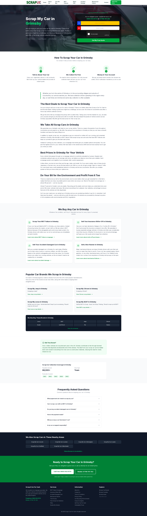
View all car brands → (73, 328)
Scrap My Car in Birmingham (86, 442)
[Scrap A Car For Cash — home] (34, 2)
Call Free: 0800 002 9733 (62, 471)
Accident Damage (83, 2)
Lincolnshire (33, 7)
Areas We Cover (102, 496)
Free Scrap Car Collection (56, 500)
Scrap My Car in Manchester (61, 446)
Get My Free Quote (98, 40)
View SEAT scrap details (83, 307)
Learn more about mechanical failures (87, 258)
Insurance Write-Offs (55, 492)
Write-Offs (74, 2)
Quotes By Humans (55, 505)
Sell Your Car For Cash (80, 503)
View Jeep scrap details (34, 294)
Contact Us (77, 492)
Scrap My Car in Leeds (109, 442)
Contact (106, 2)
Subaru (108, 324)
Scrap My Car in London (61, 442)
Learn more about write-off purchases (88, 237)
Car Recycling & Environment (82, 498)
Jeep (85, 321)
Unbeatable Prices (79, 505)
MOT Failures (66, 2)
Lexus (38, 321)
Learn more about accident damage (38, 260)
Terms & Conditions (80, 494)
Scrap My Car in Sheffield (37, 446)
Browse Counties (103, 492)
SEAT (62, 321)
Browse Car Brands (104, 490)
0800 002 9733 (114, 2)
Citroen (108, 321)
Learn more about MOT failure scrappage (40, 237)
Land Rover (62, 324)
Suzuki (39, 324)
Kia (85, 324)
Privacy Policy (78, 496)
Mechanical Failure (95, 2)
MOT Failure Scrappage (56, 490)
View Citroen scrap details (83, 294)
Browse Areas (102, 494)
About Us (50, 2)
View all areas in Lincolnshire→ (73, 451)
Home (44, 2)
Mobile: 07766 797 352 (85, 471)
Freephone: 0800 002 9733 (33, 498)
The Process (53, 498)
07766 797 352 (105, 19)
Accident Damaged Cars (56, 494)
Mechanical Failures (55, 496)
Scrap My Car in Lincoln (37, 442)
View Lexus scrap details (34, 309)
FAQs (51, 503)
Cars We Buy (57, 2)
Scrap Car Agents (79, 500)
